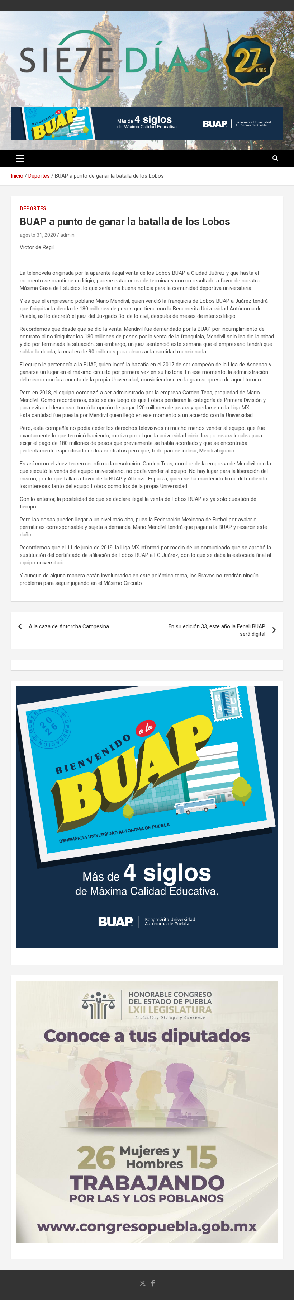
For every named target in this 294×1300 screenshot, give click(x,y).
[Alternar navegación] (20, 158)
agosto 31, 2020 (38, 235)
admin (67, 235)
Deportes (33, 208)
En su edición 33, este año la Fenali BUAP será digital (217, 630)
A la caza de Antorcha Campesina (69, 626)
